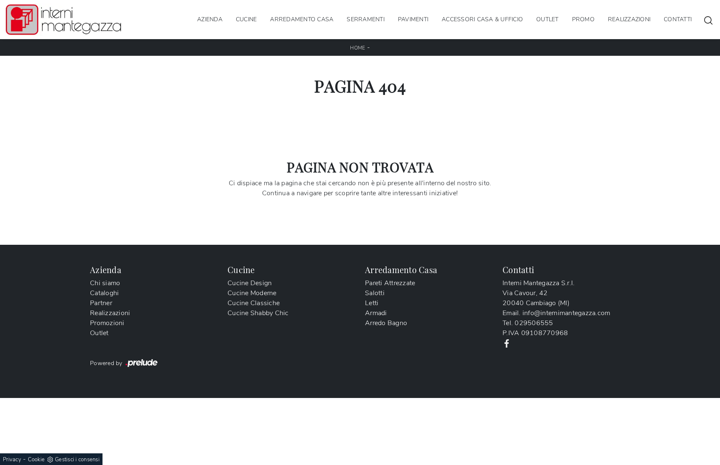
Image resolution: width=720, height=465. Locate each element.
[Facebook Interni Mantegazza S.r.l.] (506, 343)
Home (357, 48)
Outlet (547, 19)
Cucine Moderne (252, 293)
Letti (371, 303)
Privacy (12, 459)
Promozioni (107, 323)
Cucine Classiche (254, 303)
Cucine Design (250, 283)
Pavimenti (413, 19)
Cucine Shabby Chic (258, 313)
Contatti (678, 19)
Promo (583, 19)
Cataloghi (104, 293)
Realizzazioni (629, 19)
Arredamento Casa (301, 19)
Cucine (246, 19)
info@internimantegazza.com (566, 313)
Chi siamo (105, 283)
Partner (101, 303)
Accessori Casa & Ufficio (482, 19)
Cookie (36, 459)
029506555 (534, 323)
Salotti (375, 293)
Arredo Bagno (386, 323)
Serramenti (366, 19)
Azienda (209, 19)
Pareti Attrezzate (390, 283)
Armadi (376, 313)
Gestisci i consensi (77, 459)
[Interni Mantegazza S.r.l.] (63, 19)
